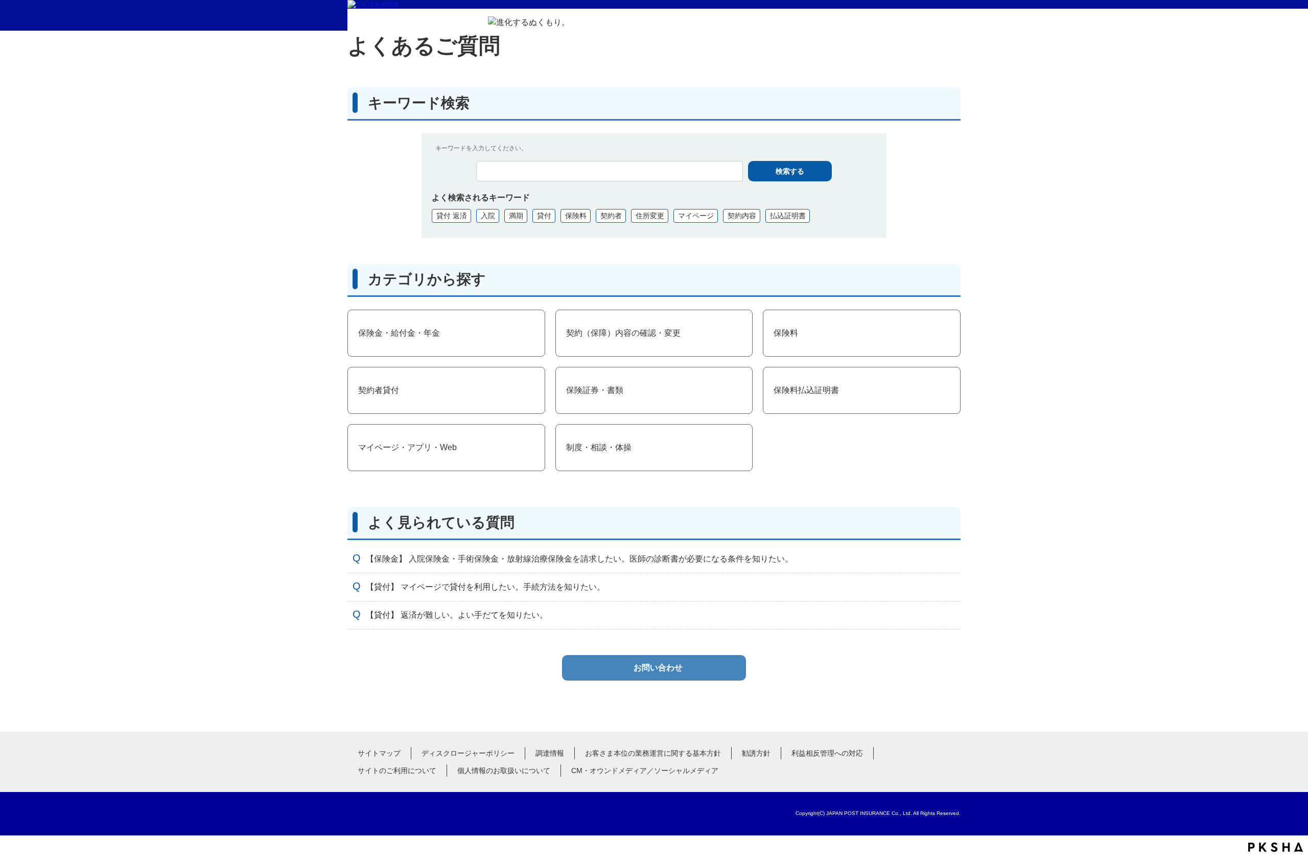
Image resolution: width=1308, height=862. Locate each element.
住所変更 (650, 216)
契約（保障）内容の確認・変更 (623, 333)
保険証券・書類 (594, 390)
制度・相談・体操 (599, 447)
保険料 (576, 216)
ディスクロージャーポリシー (468, 753)
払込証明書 (788, 216)
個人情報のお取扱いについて (503, 770)
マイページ (696, 216)
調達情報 (549, 753)
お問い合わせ (658, 667)
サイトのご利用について (397, 770)
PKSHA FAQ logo (1275, 847)
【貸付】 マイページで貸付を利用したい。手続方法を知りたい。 (485, 587)
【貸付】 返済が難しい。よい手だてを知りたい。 (457, 615)
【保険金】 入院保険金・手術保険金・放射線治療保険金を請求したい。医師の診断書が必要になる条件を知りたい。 (579, 558)
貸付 (544, 216)
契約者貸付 (378, 390)
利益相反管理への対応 (827, 753)
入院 (488, 216)
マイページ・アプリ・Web (407, 447)
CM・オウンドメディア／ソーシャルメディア (644, 770)
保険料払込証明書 (806, 390)
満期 (516, 216)
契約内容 (742, 216)
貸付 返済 (451, 216)
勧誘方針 (756, 753)
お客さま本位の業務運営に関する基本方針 (653, 753)
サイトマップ (379, 753)
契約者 (611, 216)
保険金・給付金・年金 (399, 333)
